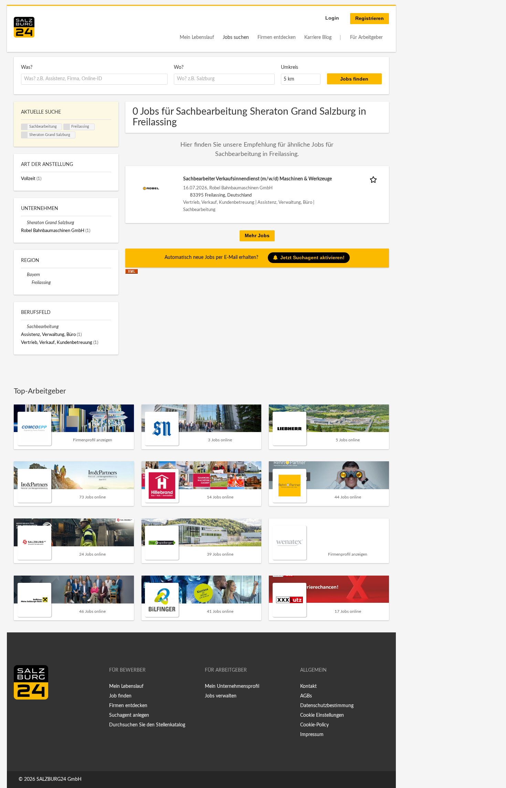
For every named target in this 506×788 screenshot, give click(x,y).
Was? (26, 67)
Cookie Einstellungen (322, 715)
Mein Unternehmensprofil (232, 686)
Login (332, 18)
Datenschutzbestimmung (327, 705)
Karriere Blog (317, 37)
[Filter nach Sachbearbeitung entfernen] (24, 327)
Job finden (120, 696)
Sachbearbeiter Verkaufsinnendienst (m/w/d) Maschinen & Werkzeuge (257, 179)
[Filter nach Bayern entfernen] (24, 275)
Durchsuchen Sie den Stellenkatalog (147, 725)
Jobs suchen (236, 37)
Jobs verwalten (220, 696)
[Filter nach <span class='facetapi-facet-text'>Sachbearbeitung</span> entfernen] (24, 127)
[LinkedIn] (31, 714)
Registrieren (369, 18)
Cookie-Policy (314, 725)
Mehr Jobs (257, 235)
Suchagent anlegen (129, 715)
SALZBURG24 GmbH (59, 779)
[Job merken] (374, 179)
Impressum (312, 734)
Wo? (178, 67)
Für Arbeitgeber (366, 37)
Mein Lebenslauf (197, 37)
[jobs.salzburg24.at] (24, 27)
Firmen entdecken (276, 37)
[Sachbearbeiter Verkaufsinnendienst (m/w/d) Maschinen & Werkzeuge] (151, 188)
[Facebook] (22, 714)
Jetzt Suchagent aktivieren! (312, 257)
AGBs (306, 696)
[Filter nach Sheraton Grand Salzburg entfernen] (24, 223)
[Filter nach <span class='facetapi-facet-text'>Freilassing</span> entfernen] (67, 127)
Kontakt (308, 686)
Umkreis (289, 67)
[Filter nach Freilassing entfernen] (29, 283)
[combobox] (94, 79)
